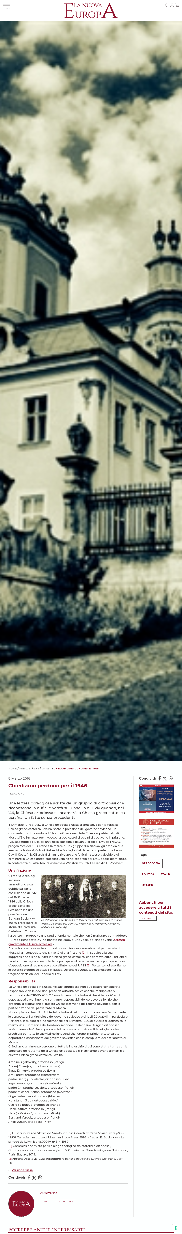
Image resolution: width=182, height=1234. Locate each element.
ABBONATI (148, 918)
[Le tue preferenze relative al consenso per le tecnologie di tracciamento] (175, 1227)
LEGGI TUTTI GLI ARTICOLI (57, 1201)
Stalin (165, 874)
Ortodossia (151, 863)
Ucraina (148, 885)
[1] (9, 940)
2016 (36, 768)
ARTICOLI (25, 768)
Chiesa (46, 768)
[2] (83, 952)
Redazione (16, 793)
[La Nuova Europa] (91, 10)
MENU (6, 8)
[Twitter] (34, 1177)
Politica (148, 874)
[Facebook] (29, 1177)
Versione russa (22, 1170)
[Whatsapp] (40, 1177)
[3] (88, 965)
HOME (12, 768)
